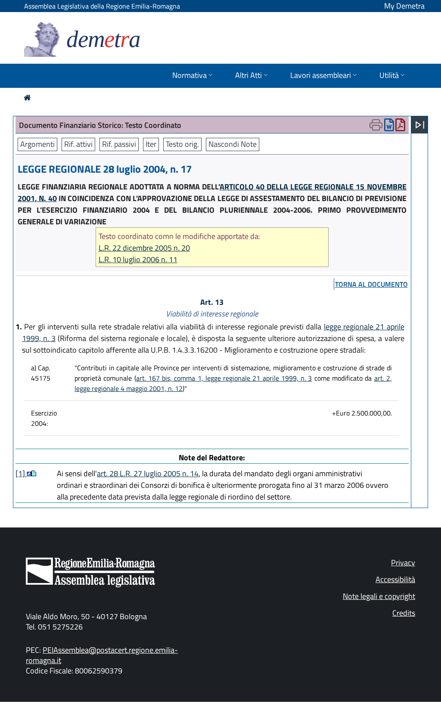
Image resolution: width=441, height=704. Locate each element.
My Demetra (404, 6)
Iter (151, 144)
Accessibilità (395, 579)
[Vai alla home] (27, 97)
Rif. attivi (78, 144)
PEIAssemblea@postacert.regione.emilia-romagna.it (102, 655)
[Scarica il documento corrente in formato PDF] (400, 127)
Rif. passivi (119, 144)
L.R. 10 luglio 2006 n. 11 (138, 259)
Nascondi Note (232, 144)
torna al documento (371, 284)
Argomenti (37, 144)
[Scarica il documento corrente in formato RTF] (389, 127)
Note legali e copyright (379, 596)
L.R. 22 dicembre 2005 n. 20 (144, 248)
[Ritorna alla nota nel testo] (29, 473)
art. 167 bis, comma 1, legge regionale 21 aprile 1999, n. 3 (224, 378)
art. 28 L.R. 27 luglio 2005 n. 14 (148, 473)
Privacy (403, 562)
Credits (403, 613)
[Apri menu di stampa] (376, 124)
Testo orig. (182, 144)
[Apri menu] (420, 124)
